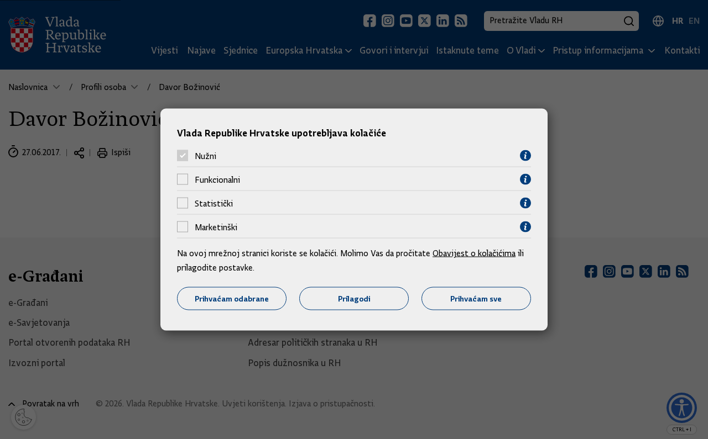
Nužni (205, 156)
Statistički (214, 203)
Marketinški (216, 227)
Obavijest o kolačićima (474, 253)
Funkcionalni (217, 179)
